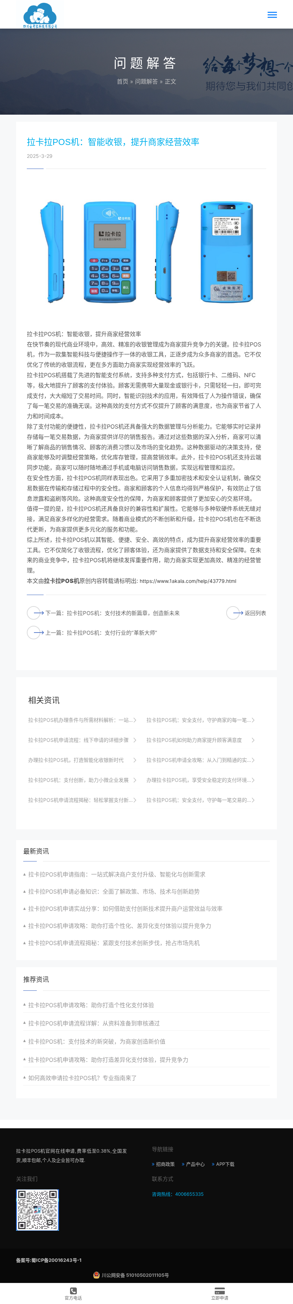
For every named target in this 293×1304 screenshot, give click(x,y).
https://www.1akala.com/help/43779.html (188, 581)
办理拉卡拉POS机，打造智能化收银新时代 (76, 760)
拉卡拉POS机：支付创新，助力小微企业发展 (78, 780)
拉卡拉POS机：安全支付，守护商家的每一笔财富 (201, 720)
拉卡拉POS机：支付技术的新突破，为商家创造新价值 (96, 1041)
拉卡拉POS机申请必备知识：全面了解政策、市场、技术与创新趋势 (114, 891)
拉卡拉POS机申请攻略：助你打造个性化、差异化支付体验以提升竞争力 (119, 925)
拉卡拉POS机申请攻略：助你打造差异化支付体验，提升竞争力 (108, 1059)
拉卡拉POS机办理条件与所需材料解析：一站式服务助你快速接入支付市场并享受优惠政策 (84, 720)
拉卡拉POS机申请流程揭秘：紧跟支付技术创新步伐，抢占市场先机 (114, 942)
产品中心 (195, 1164)
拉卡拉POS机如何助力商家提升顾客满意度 (194, 740)
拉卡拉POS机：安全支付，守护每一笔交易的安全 (201, 800)
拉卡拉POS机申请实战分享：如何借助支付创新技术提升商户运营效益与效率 (125, 908)
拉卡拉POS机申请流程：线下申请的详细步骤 (78, 740)
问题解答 (146, 81)
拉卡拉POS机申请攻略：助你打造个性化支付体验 (91, 1005)
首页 (122, 81)
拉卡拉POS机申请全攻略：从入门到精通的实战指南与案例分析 (202, 760)
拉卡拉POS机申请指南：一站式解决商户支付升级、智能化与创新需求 (116, 874)
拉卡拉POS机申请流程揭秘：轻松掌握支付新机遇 (83, 800)
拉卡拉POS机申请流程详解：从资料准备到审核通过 (94, 1023)
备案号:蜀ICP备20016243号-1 (48, 1260)
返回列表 (255, 613)
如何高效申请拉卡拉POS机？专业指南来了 (82, 1077)
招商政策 (165, 1164)
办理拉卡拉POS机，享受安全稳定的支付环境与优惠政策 (202, 780)
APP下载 (225, 1164)
